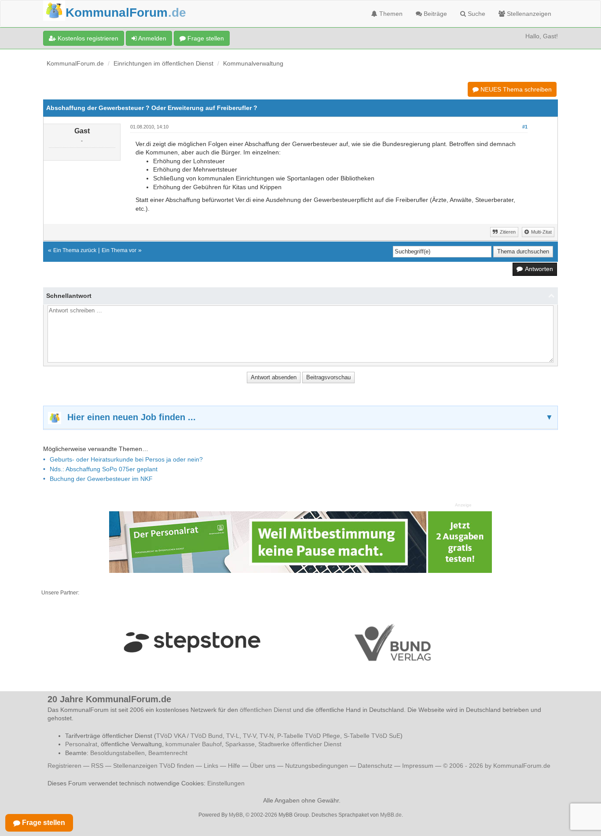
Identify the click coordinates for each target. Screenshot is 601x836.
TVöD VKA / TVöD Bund (189, 735)
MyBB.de (391, 815)
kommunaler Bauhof (193, 744)
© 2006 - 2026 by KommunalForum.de (496, 765)
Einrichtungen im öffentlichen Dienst (163, 63)
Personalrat (81, 744)
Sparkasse (240, 744)
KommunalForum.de (75, 63)
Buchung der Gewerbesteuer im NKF (101, 478)
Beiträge (434, 13)
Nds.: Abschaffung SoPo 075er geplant (104, 469)
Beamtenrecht (167, 752)
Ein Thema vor (119, 250)
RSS (97, 765)
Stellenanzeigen (528, 13)
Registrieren (65, 765)
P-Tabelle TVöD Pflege (308, 735)
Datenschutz (375, 765)
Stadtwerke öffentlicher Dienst (299, 744)
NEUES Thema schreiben (515, 89)
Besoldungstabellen (117, 752)
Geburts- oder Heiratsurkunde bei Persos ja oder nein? (126, 459)
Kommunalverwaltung (253, 63)
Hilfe (234, 765)
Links (211, 765)
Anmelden (151, 38)
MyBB (236, 815)
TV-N (267, 735)
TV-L (232, 735)
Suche (475, 13)
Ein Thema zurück (74, 250)
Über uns (262, 765)
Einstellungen (226, 783)
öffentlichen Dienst (265, 709)
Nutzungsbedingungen (316, 765)
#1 (525, 126)
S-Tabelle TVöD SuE (372, 735)
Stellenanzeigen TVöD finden (153, 765)
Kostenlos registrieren (87, 38)
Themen (390, 13)
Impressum (417, 765)
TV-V (249, 735)
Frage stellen (205, 38)
